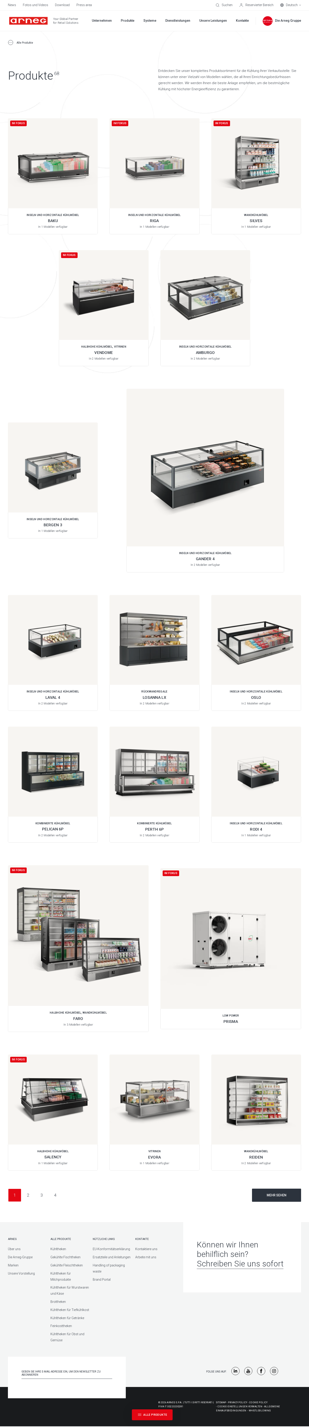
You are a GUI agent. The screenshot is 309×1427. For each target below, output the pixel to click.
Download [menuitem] (62, 5)
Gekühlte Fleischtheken (66, 1265)
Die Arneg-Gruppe (20, 1257)
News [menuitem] (12, 5)
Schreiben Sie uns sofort (240, 1263)
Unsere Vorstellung (21, 1273)
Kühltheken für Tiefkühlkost (69, 1310)
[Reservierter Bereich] (256, 5)
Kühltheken (58, 1249)
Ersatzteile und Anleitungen (112, 1257)
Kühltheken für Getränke (67, 1318)
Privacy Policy (237, 1402)
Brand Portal (102, 1279)
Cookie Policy (258, 1402)
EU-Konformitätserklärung (111, 1249)
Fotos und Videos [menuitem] (35, 5)
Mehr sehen (276, 1195)
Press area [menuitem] (84, 5)
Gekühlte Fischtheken (65, 1257)
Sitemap (221, 1402)
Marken (13, 1265)
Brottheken (58, 1302)
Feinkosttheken (61, 1326)
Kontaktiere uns (146, 1249)
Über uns (14, 1249)
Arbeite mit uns (145, 1257)
